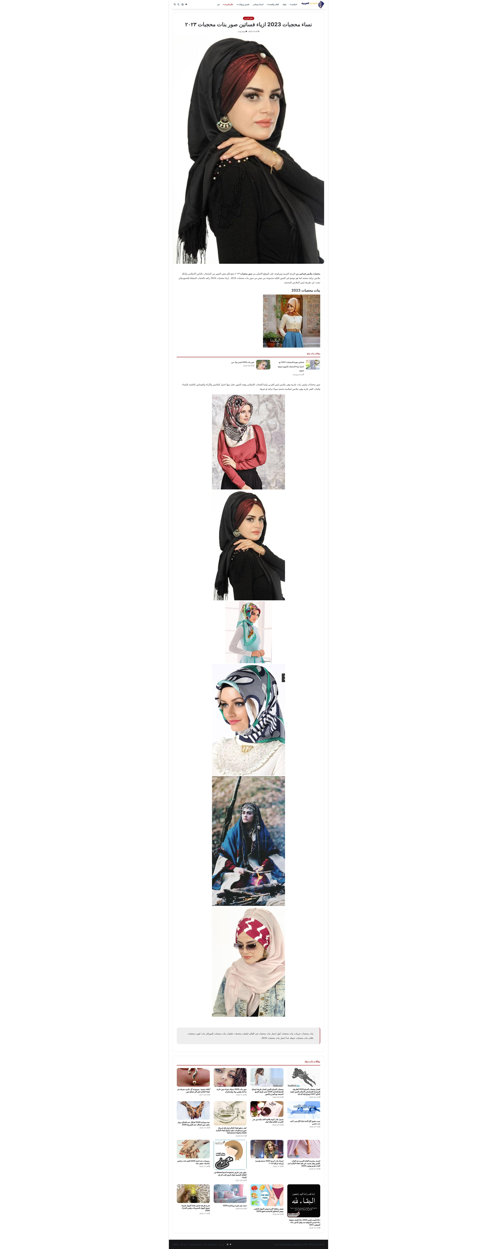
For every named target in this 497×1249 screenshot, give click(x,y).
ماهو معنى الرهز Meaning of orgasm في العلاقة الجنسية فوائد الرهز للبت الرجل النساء (230, 1174)
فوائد (284, 4)
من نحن (221, 1244)
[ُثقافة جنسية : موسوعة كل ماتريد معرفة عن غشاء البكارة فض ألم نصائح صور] (193, 1077)
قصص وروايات (243, 4)
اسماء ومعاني (258, 4)
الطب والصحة (273, 4)
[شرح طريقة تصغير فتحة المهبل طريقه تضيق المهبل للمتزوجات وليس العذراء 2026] (193, 1193)
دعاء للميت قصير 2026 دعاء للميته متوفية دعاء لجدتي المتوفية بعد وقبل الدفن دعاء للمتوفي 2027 (304, 1222)
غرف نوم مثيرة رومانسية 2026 (235, 1205)
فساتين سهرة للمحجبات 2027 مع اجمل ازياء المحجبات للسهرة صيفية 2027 (291, 366)
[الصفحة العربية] (313, 4)
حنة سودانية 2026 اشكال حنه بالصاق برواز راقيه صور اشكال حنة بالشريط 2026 (194, 1123)
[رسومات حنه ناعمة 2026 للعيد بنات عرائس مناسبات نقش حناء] (193, 1149)
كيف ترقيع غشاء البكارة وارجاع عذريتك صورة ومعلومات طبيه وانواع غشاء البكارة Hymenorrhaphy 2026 (231, 1130)
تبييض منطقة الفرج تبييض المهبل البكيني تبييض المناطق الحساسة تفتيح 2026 (268, 1210)
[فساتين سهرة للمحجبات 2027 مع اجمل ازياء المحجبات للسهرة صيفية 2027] (313, 365)
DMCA (175, 1244)
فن (218, 4)
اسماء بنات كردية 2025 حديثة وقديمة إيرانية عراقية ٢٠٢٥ (269, 1162)
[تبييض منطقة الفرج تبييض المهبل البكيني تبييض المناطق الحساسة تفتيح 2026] (266, 1195)
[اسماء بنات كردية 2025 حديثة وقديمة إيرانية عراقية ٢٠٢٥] (266, 1149)
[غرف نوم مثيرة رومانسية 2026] (230, 1193)
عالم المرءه (229, 4)
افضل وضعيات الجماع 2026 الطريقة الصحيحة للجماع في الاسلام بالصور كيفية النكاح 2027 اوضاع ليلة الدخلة (305, 1091)
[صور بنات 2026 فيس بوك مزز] (263, 365)
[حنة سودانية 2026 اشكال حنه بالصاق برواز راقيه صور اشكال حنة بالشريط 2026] (193, 1110)
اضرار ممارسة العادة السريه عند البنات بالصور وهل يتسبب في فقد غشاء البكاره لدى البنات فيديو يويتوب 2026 (304, 1163)
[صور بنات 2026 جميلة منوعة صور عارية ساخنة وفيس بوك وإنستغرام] (230, 1077)
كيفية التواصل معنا (210, 1244)
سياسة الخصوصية (195, 1244)
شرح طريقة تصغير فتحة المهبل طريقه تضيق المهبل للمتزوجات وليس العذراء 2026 (195, 1207)
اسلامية (294, 4)
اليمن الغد (183, 1244)
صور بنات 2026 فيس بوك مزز (242, 362)
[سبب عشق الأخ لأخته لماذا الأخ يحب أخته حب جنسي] (303, 1110)
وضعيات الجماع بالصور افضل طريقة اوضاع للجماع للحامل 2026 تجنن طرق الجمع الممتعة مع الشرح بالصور (267, 1091)
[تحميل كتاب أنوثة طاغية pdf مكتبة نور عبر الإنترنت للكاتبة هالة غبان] (266, 1109)
